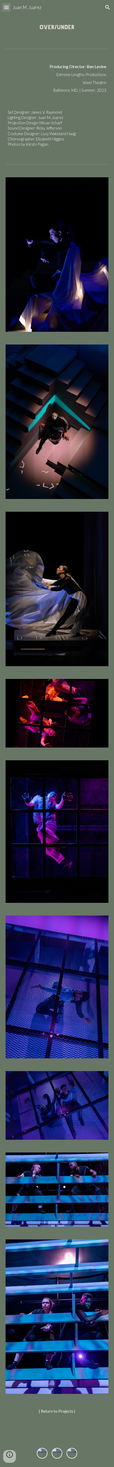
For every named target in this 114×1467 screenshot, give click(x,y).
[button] (6, 7)
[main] (57, 78)
